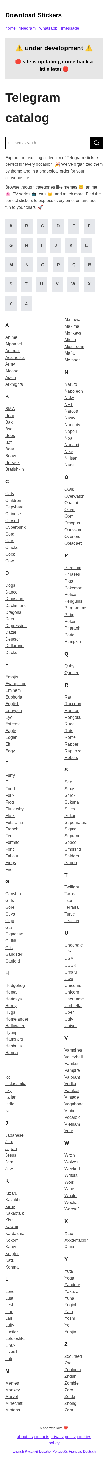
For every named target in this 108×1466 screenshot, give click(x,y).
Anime (11, 337)
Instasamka (15, 1084)
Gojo (9, 920)
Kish (9, 1220)
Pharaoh (72, 628)
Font (9, 849)
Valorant (72, 1077)
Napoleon (73, 391)
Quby (69, 666)
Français (75, 1451)
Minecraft (13, 1403)
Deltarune (14, 645)
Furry (10, 775)
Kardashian (16, 1233)
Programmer (76, 608)
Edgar (11, 737)
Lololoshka (15, 1338)
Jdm (9, 1162)
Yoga (69, 1278)
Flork (10, 815)
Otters (69, 509)
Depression (16, 625)
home (10, 28)
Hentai (11, 992)
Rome (70, 737)
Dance (11, 592)
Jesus (10, 1155)
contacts (41, 1436)
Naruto (70, 384)
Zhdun (70, 1376)
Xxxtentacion (76, 1240)
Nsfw (69, 398)
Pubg (69, 614)
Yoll (68, 1325)
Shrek (69, 795)
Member (72, 360)
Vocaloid (72, 1117)
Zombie (71, 1383)
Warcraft (72, 1209)
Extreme (13, 724)
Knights (12, 1253)
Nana (69, 465)
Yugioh (71, 1305)
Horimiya (13, 999)
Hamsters (14, 1039)
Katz (9, 1260)
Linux (10, 1345)
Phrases (72, 574)
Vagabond (74, 1104)
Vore (68, 1131)
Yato (68, 1311)
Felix (9, 795)
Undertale (73, 945)
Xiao (68, 1233)
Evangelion (15, 684)
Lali (8, 1318)
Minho (70, 339)
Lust (9, 1298)
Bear (9, 415)
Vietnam (72, 1124)
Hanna (11, 1053)
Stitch (69, 809)
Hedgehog (15, 985)
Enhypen (13, 710)
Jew (9, 1169)
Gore (9, 907)
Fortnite (12, 842)
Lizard (11, 1352)
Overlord (72, 536)
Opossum (73, 530)
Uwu (68, 978)
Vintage (71, 1097)
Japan (11, 1148)
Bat (8, 442)
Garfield (12, 961)
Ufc (67, 952)
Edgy (10, 751)
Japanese (14, 1135)
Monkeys (72, 333)
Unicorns (72, 985)
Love (9, 1291)
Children (13, 500)
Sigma (70, 829)
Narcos (71, 411)
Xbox (69, 1247)
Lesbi (10, 1305)
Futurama (14, 822)
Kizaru (11, 1193)
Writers (71, 1175)
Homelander (16, 1019)
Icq (8, 1077)
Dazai (10, 632)
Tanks (69, 894)
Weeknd (72, 1169)
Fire (9, 869)
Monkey (12, 1390)
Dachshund (16, 605)
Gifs (9, 947)
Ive (8, 1111)
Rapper (71, 744)
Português (60, 1451)
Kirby (10, 1206)
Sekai (69, 815)
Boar (9, 449)
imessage (70, 28)
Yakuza (71, 1291)
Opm (68, 516)
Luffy (9, 1325)
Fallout (11, 856)
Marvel (11, 1396)
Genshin (13, 894)
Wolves (71, 1162)
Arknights (14, 384)
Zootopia (72, 1370)
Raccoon (72, 703)
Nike (68, 451)
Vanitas (71, 1063)
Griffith (11, 941)
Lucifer (11, 1332)
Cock (10, 554)
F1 (7, 782)
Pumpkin (72, 641)
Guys (10, 914)
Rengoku (73, 717)
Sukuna (71, 802)
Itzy (8, 1090)
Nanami (71, 445)
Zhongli (71, 1403)
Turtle (69, 914)
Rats (68, 731)
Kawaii (11, 1226)
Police (70, 594)
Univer (70, 1025)
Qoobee (71, 672)
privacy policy (63, 1436)
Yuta (68, 1271)
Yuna (69, 1298)
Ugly (68, 1019)
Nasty (69, 418)
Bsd (9, 429)
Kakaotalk (14, 1213)
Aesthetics (15, 357)
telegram (27, 28)
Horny (11, 1006)
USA (68, 958)
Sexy (69, 789)
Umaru (70, 972)
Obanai (71, 503)
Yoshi (69, 1318)
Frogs (10, 862)
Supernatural (76, 822)
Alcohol (12, 371)
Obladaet (73, 543)
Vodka (70, 1084)
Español (45, 1451)
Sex (68, 782)
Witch (69, 1155)
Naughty (72, 425)
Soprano (72, 836)
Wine (69, 1189)
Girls (9, 900)
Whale (70, 1195)
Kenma (12, 1267)
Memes (12, 1383)
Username (74, 999)
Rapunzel (73, 751)
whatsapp (48, 28)
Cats (9, 493)
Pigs (68, 581)
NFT (68, 404)
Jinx (9, 1142)
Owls (69, 489)
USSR (70, 965)
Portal (69, 635)
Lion (9, 1311)
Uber (69, 1012)
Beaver (12, 456)
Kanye (11, 1247)
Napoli (70, 431)
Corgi (10, 534)
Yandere (72, 1284)
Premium (72, 567)
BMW (10, 409)
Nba (68, 438)
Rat (67, 697)
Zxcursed (73, 1356)
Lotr (8, 1358)
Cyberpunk (15, 527)
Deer (9, 619)
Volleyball (73, 1057)
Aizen (10, 377)
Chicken (13, 547)
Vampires (73, 1050)
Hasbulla (13, 1046)
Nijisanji (72, 458)
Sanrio (70, 862)
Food (10, 789)
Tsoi (68, 900)
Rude (69, 724)
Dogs (10, 585)
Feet (9, 836)
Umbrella (73, 1006)
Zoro (68, 1390)
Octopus (72, 523)
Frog (9, 802)
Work (69, 1182)
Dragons (13, 612)
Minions (12, 1410)
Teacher (71, 920)
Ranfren (71, 710)
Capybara (14, 507)
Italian (11, 1097)
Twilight (71, 887)
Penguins (73, 601)
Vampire (72, 1070)
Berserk (12, 462)
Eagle (10, 731)
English (12, 703)
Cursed (12, 520)
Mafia (69, 353)
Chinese (13, 514)
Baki (9, 422)
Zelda (69, 1396)
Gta (8, 927)
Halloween (15, 1025)
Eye (9, 717)
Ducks (11, 652)
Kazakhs (13, 1200)
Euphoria (13, 697)
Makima (71, 326)
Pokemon (73, 588)
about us (25, 1436)
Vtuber (70, 1111)
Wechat (71, 1202)
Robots (71, 757)
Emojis (11, 677)
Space (70, 842)
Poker (69, 621)
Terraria (71, 907)
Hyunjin (12, 1032)
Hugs (10, 1012)
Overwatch (74, 496)
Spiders (71, 856)
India (9, 1104)
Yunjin (70, 1332)
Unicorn (71, 992)
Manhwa (72, 319)
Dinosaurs (14, 598)
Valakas (71, 1090)
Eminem (13, 690)
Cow (9, 561)
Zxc (67, 1363)
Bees (10, 435)
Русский (31, 1451)
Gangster (13, 954)
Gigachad (14, 934)
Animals (12, 351)
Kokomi (12, 1240)
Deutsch (13, 639)
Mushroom (74, 346)
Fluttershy (14, 809)
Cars (9, 540)
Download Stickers (33, 15)
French (11, 829)
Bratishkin (14, 469)
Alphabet (13, 344)
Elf (7, 744)
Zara (68, 1410)
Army (10, 364)
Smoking (72, 849)
